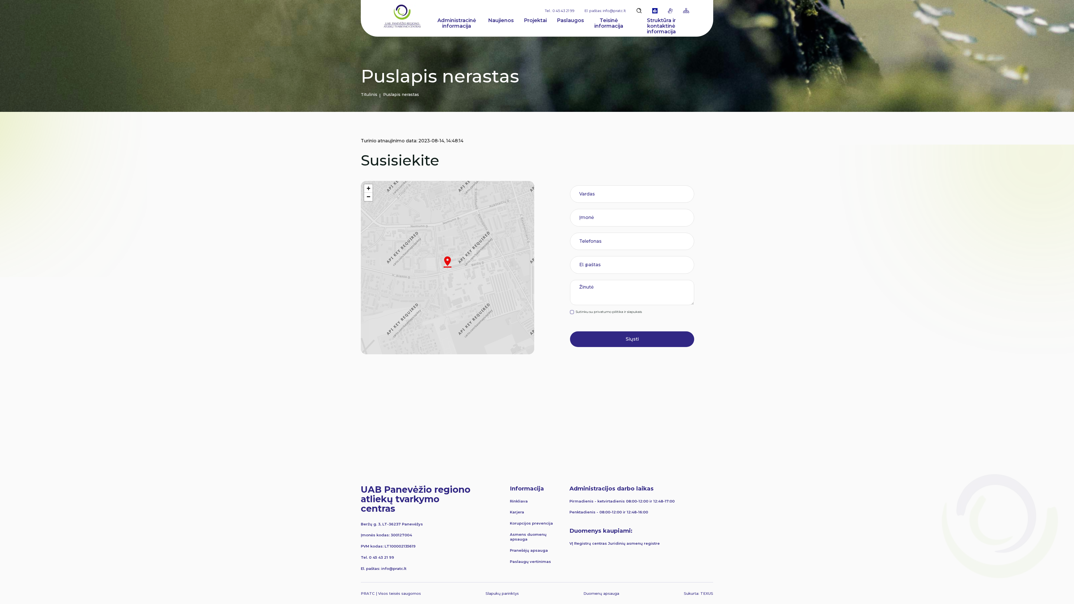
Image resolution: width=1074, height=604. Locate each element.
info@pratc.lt (393, 568)
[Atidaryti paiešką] (639, 11)
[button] (447, 262)
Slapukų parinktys (502, 593)
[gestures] (670, 10)
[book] (655, 10)
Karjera (517, 512)
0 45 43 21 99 (381, 557)
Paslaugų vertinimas (530, 561)
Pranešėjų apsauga (529, 550)
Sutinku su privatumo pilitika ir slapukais (609, 311)
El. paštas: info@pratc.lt (605, 10)
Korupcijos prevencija (531, 523)
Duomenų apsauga (601, 593)
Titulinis (369, 94)
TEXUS (706, 593)
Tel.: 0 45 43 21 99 (559, 10)
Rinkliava (519, 501)
